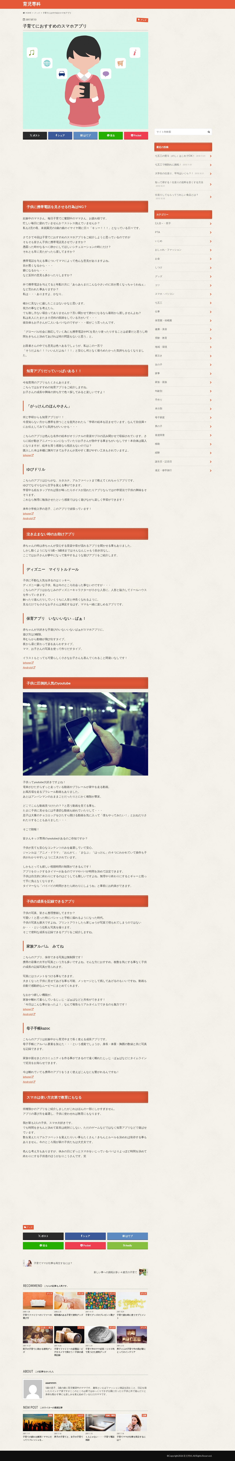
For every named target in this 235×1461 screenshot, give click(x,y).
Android (28, 518)
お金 (157, 258)
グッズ (29, 1227)
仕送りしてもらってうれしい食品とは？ (176, 196)
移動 (157, 443)
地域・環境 (161, 346)
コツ (157, 285)
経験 (157, 452)
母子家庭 (160, 417)
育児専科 (32, 4)
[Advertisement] (52, 169)
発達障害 (160, 435)
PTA (157, 232)
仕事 (157, 311)
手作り (158, 399)
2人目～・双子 (163, 223)
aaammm (50, 1382)
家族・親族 (161, 381)
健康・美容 (161, 329)
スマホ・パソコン (164, 293)
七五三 (158, 302)
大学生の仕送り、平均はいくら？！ (179, 173)
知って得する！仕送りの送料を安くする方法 (179, 184)
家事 (157, 373)
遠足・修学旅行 (163, 470)
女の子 (158, 364)
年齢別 (158, 390)
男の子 (158, 426)
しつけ (158, 267)
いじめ (158, 240)
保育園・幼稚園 (163, 320)
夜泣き (158, 355)
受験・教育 (161, 337)
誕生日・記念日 (163, 461)
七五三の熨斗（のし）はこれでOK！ (180, 155)
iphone (27, 455)
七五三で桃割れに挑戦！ (173, 164)
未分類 (158, 408)
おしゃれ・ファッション (168, 249)
